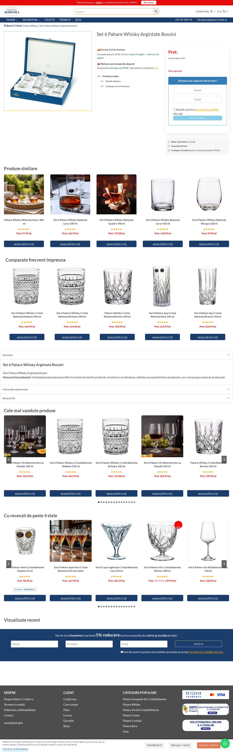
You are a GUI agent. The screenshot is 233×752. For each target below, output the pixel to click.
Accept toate (208, 745)
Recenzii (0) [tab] (9, 398)
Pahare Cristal (13, 25)
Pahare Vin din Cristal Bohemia (141, 710)
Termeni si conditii (14, 704)
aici (156, 68)
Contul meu (70, 699)
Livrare (67, 715)
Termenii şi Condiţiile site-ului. (206, 652)
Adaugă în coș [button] (24, 244)
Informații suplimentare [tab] (15, 389)
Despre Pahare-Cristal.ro (18, 699)
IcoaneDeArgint (13, 723)
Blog (78, 19)
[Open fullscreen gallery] (77, 105)
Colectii (50, 19)
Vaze (126, 731)
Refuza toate (180, 745)
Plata (66, 710)
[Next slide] (224, 459)
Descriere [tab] (8, 355)
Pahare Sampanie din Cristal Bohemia (144, 699)
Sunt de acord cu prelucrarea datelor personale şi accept (173, 652)
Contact (8, 715)
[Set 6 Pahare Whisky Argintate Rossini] (43, 71)
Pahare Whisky (30, 25)
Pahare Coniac (131, 715)
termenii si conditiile (207, 109)
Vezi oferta (149, 2)
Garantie (68, 720)
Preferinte (154, 745)
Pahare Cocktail (132, 720)
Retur (66, 726)
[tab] (43, 105)
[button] (215, 11)
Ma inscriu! (198, 118)
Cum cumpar (70, 704)
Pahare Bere (130, 726)
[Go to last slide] (8, 459)
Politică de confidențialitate (20, 710)
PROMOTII (65, 19)
